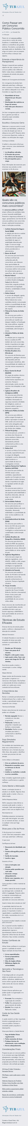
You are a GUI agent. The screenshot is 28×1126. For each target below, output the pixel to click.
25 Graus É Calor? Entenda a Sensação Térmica (11, 1070)
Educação (6, 34)
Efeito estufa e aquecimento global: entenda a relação (13, 1090)
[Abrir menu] (3, 15)
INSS (11, 231)
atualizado (11, 893)
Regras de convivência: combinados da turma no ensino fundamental (13, 1096)
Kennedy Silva (16, 32)
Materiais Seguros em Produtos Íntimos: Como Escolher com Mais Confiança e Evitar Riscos (12, 1083)
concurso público (16, 38)
